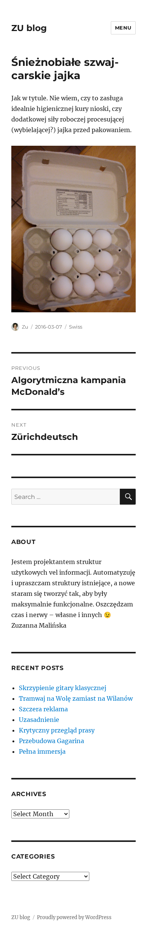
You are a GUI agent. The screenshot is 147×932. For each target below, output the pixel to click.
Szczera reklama (43, 709)
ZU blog (29, 28)
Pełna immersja (42, 751)
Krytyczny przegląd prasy (57, 730)
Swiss (75, 327)
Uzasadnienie (39, 719)
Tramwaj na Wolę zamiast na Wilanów (76, 698)
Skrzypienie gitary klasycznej (62, 688)
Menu (123, 28)
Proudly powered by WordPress (74, 917)
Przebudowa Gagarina (51, 741)
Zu (25, 327)
